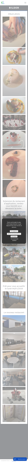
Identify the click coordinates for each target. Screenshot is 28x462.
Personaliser (14, 236)
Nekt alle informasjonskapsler (14, 233)
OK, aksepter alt (14, 231)
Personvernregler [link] (14, 238)
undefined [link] (14, 240)
